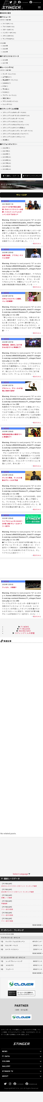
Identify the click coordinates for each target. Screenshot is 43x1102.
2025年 (5, 46)
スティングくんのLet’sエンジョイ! (14, 134)
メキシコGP (7, 36)
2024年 (5, 49)
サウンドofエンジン (9, 101)
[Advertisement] (21, 568)
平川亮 (5, 89)
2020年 (5, 154)
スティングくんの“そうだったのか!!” (15, 115)
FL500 (5, 92)
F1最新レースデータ (12, 176)
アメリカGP (6, 26)
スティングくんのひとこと (11, 121)
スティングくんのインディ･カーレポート (16, 131)
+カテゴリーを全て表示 (5, 19)
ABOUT (5, 1076)
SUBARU (6, 83)
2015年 (5, 169)
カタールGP (7, 29)
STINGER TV (7, 1071)
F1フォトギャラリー (9, 144)
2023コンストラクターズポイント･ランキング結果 (19, 886)
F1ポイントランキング (33, 176)
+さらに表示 (3, 43)
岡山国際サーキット (9, 80)
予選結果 (4, 903)
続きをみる (37, 243)
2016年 (5, 166)
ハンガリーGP (7, 32)
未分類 (5, 140)
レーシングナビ (8, 67)
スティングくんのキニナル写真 (13, 128)
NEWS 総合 (6, 13)
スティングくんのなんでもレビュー (14, 124)
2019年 (5, 157)
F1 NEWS (25, 627)
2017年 (5, 63)
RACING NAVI (25, 631)
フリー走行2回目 (7, 915)
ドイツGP (6, 23)
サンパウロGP (7, 39)
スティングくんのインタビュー (13, 137)
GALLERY (6, 1066)
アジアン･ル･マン (8, 95)
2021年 (5, 151)
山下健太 (5, 77)
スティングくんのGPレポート (12, 112)
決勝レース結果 (6, 898)
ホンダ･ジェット (8, 74)
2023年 (5, 52)
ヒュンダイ (6, 104)
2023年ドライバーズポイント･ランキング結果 (17, 892)
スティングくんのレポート (11, 118)
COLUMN (6, 1061)
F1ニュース (6, 17)
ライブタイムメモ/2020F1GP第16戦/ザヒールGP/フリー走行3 (12, 523)
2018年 (5, 60)
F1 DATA (6, 1056)
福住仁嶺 (5, 98)
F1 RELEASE (25, 629)
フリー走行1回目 (7, 921)
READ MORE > (38, 925)
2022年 (5, 148)
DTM (4, 86)
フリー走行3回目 (7, 909)
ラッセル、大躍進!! (9, 587)
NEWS (4, 1051)
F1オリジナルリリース (10, 56)
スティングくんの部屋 (10, 109)
